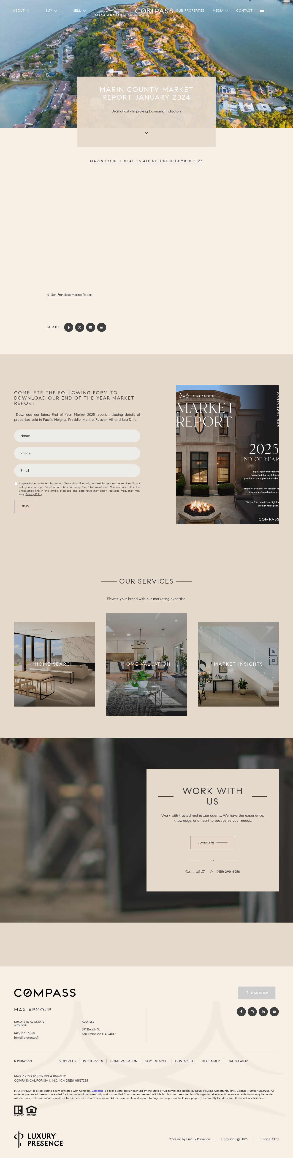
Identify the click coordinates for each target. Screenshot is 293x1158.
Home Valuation (123, 1061)
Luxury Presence (198, 1139)
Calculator (238, 1061)
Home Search (156, 1061)
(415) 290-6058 (228, 871)
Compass (97, 1090)
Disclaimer (211, 1061)
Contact (244, 11)
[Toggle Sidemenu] (262, 11)
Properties (67, 1061)
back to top (259, 992)
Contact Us (184, 1061)
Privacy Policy (33, 494)
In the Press (93, 1061)
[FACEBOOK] (241, 1011)
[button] (212, 842)
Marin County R (146, 161)
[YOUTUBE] (274, 1011)
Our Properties (190, 11)
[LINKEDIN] (263, 1011)
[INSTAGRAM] (252, 1011)
